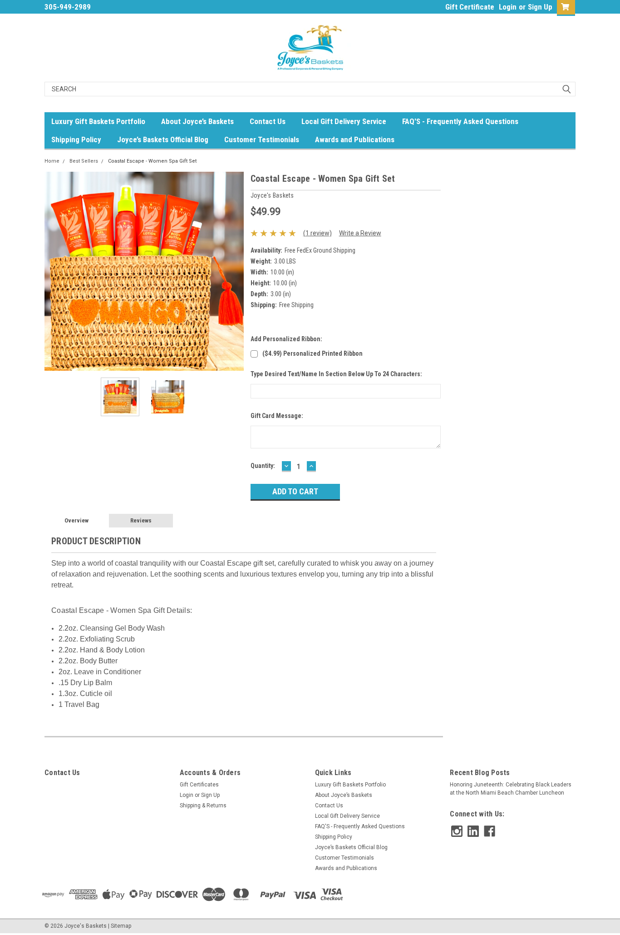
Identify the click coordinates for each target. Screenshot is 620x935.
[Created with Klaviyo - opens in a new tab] (310, 597)
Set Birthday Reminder (378, 565)
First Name (338, 402)
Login (508, 6)
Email (329, 449)
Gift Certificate (469, 6)
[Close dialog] (430, 349)
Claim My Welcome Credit (378, 506)
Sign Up (540, 6)
